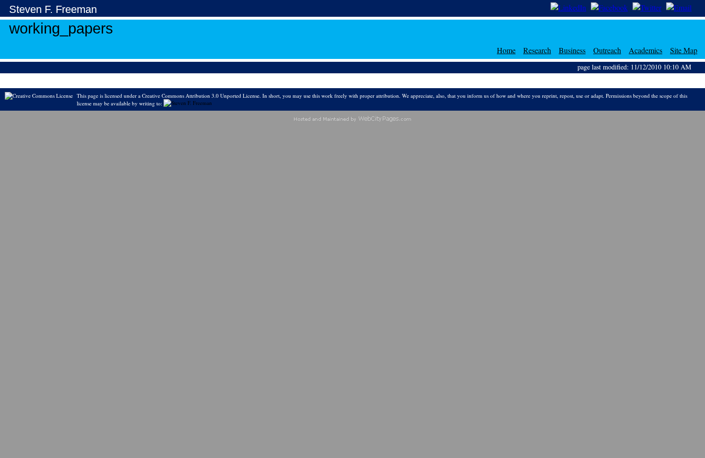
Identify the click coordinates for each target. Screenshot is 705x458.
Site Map (683, 50)
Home (506, 50)
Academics (645, 50)
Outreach (607, 50)
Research (537, 50)
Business (572, 50)
